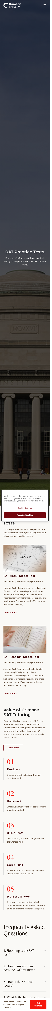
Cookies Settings (25, 508)
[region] (25, 505)
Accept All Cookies (25, 515)
